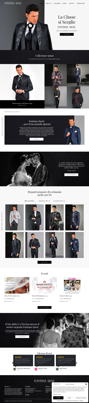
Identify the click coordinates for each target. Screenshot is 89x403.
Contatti (71, 3)
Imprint (81, 400)
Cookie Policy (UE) (49, 389)
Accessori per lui (59, 201)
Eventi (65, 3)
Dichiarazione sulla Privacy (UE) (52, 388)
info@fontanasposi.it (19, 331)
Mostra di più (9, 301)
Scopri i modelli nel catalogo (1, 222)
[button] (86, 384)
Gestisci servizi (57, 394)
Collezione (66, 34)
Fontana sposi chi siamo (12, 111)
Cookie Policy (60, 400)
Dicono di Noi (81, 3)
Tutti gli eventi (44, 307)
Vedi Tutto (44, 262)
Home (41, 3)
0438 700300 (31, 389)
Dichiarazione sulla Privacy (72, 400)
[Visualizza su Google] (14, 369)
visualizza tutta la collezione (2, 127)
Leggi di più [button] (18, 363)
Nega (69, 397)
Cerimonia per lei (44, 201)
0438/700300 (18, 333)
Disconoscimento (49, 390)
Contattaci (22, 336)
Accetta (58, 397)
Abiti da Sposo (71, 174)
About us (48, 3)
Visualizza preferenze (81, 397)
